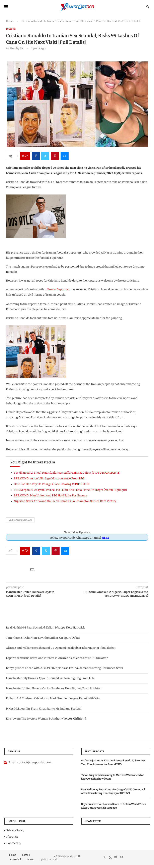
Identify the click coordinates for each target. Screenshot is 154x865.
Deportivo (62, 289)
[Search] (148, 7)
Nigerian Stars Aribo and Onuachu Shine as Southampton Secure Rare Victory (65, 501)
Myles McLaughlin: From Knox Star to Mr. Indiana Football (43, 708)
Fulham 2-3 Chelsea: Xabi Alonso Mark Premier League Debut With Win (53, 698)
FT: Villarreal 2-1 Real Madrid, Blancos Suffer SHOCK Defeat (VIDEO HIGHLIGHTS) (67, 472)
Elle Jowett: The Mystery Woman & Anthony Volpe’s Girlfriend (46, 718)
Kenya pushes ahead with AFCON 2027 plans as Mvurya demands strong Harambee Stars (64, 668)
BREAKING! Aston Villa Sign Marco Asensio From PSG (49, 478)
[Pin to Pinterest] (55, 156)
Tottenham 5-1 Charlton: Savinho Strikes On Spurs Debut (43, 637)
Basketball (15, 859)
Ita (32, 569)
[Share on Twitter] (45, 156)
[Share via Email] (65, 156)
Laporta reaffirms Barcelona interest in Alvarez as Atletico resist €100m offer (57, 658)
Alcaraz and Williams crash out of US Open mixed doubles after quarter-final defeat (61, 648)
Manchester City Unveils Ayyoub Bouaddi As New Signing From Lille (50, 678)
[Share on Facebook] (36, 156)
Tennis (30, 859)
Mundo (51, 289)
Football (25, 854)
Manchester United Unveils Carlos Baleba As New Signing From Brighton (53, 688)
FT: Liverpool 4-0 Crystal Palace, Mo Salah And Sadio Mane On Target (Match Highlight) (70, 490)
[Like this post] (26, 156)
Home (9, 21)
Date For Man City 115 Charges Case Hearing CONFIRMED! (52, 484)
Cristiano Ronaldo (20, 520)
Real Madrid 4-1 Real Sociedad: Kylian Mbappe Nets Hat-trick (45, 627)
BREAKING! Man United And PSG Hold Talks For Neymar (50, 495)
